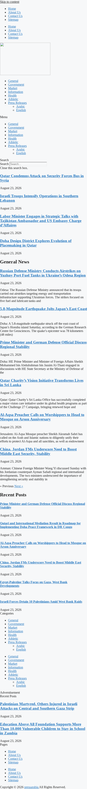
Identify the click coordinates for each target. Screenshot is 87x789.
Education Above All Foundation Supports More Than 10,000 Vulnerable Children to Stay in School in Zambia (42, 728)
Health (12, 95)
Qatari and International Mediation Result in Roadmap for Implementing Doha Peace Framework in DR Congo (40, 525)
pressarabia (31, 787)
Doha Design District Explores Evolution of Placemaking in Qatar (35, 243)
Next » (18, 486)
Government (16, 84)
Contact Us (15, 16)
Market (12, 88)
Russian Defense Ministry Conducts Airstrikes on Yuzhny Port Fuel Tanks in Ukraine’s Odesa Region (43, 273)
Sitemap (13, 19)
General (13, 81)
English (21, 110)
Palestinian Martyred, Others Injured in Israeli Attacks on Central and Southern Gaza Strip (38, 706)
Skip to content (9, 1)
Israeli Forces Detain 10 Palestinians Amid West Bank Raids (41, 601)
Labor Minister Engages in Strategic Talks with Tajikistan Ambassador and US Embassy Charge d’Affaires (40, 220)
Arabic (20, 106)
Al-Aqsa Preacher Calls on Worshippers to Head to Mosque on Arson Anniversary (42, 417)
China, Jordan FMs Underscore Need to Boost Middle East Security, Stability (38, 451)
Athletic (13, 99)
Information (15, 92)
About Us (14, 12)
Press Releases (17, 103)
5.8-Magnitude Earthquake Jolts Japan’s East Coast (43, 309)
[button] (43, 117)
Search (4, 164)
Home (12, 8)
